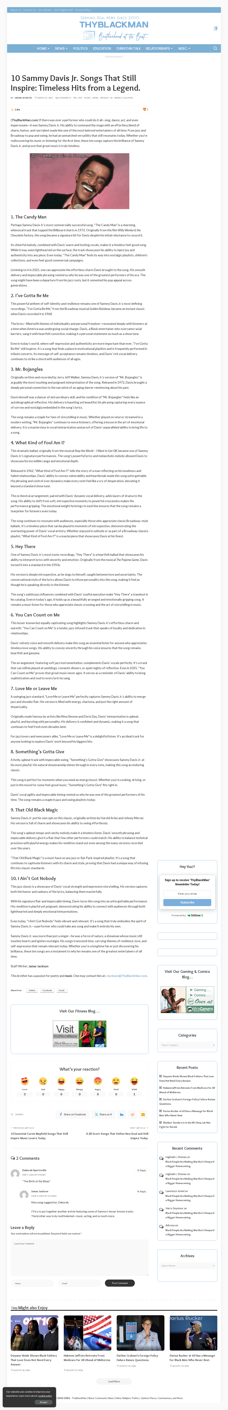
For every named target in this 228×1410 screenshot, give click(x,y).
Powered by (179, 915)
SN (111, 98)
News (95, 98)
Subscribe (187, 902)
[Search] (215, 48)
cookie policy (45, 1395)
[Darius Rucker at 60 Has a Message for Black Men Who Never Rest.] (193, 1333)
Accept (43, 1402)
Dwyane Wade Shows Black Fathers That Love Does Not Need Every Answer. (34, 1360)
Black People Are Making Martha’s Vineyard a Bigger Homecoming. (189, 1164)
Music (87, 98)
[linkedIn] (121, 1114)
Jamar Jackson (23, 98)
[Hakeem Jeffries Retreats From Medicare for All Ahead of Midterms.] (88, 1333)
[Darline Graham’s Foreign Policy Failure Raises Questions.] (140, 1333)
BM (75, 98)
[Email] (143, 1114)
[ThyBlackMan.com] (114, 28)
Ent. (81, 98)
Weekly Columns (123, 98)
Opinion (104, 98)
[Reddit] (132, 1114)
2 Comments (64, 98)
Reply (143, 1170)
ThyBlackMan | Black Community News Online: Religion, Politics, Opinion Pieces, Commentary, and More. (127, 1398)
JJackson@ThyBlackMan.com (126, 976)
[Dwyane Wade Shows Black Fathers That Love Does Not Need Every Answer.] (34, 1333)
